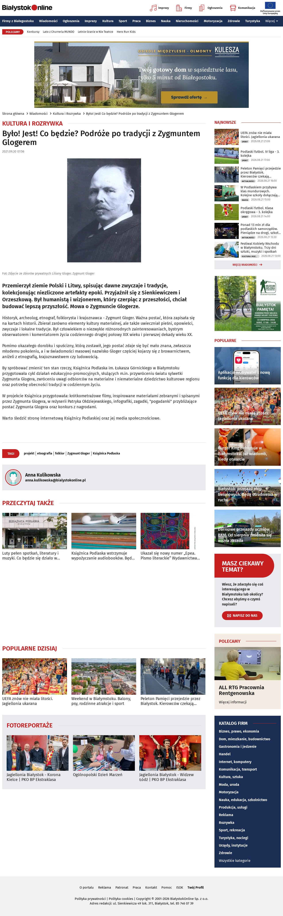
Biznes (151, 21)
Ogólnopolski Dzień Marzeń (97, 775)
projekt (29, 453)
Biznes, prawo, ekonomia (239, 731)
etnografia (44, 453)
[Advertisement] (104, 602)
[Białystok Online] (27, 8)
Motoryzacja (213, 21)
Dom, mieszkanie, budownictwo (244, 739)
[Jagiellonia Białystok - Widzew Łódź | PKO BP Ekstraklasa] (170, 753)
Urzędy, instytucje (233, 845)
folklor (60, 453)
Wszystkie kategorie (234, 861)
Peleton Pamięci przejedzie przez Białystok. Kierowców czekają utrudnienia (170, 701)
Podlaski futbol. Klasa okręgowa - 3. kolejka (257, 210)
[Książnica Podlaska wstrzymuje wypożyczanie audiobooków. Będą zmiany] (103, 531)
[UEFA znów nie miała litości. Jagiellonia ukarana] (34, 676)
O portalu (87, 887)
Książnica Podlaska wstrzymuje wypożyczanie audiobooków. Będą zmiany (102, 556)
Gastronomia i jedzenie (237, 746)
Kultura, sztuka (231, 777)
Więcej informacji (233, 702)
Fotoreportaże (30, 725)
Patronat (121, 887)
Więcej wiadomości (245, 264)
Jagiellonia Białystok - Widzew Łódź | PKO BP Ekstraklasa (166, 777)
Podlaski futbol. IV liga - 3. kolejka (260, 154)
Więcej (270, 21)
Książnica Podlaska (106, 453)
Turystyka (252, 21)
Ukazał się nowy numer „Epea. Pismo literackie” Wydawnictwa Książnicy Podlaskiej (169, 556)
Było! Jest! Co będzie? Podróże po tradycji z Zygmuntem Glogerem (135, 114)
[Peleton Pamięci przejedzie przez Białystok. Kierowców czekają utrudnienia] (173, 676)
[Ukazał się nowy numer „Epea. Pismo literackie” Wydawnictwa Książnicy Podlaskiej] (173, 531)
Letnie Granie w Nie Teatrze (95, 31)
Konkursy (33, 31)
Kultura (107, 21)
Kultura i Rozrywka (67, 114)
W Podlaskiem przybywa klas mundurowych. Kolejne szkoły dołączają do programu (259, 191)
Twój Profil (195, 887)
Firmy (188, 8)
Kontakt (151, 887)
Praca (136, 21)
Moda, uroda (229, 784)
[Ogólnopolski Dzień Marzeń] (104, 753)
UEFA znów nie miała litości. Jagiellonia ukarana (27, 701)
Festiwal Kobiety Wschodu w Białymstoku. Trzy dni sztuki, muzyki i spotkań (260, 248)
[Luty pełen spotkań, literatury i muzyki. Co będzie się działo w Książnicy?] (34, 531)
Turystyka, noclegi (233, 838)
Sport (123, 21)
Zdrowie (234, 21)
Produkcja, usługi (233, 807)
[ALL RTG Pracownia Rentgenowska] (247, 663)
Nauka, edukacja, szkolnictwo (243, 800)
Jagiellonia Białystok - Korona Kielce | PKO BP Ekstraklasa (34, 777)
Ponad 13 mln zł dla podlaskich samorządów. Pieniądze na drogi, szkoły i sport (260, 229)
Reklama (226, 815)
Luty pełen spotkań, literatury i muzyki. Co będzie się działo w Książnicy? (30, 556)
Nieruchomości (187, 21)
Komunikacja (246, 8)
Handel (225, 754)
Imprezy (163, 8)
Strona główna (13, 114)
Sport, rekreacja (232, 830)
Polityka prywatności (90, 899)
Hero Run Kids (126, 31)
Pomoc (166, 887)
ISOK (179, 887)
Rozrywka (226, 823)
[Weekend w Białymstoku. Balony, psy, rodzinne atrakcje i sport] (103, 676)
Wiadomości (48, 21)
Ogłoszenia (215, 8)
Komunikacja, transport (238, 769)
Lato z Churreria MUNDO (58, 31)
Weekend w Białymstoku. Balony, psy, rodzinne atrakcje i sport (101, 701)
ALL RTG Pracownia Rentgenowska (241, 690)
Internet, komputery (235, 762)
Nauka (165, 21)
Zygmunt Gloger (78, 453)
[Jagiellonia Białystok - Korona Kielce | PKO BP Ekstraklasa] (38, 753)
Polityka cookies (121, 899)
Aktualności (248, 181)
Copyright (143, 899)
